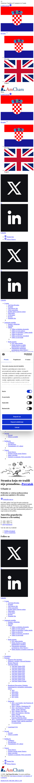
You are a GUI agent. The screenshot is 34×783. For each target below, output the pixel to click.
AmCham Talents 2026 (18, 666)
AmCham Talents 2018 (18, 679)
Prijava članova (10, 239)
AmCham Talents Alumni (19, 681)
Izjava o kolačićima (9, 532)
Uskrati (17, 427)
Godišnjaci (11, 442)
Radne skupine (12, 341)
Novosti (6, 433)
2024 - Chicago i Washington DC (21, 706)
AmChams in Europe (16, 776)
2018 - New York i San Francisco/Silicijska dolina (19, 717)
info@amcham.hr (7, 524)
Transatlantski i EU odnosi (15, 446)
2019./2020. (15, 693)
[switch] (29, 397)
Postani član (9, 237)
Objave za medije (13, 437)
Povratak (27, 484)
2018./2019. (15, 695)
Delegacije (11, 701)
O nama (6, 303)
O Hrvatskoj (11, 315)
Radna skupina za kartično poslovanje (22, 351)
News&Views (12, 444)
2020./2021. (15, 692)
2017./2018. (15, 697)
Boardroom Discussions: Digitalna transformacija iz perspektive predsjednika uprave (20, 687)
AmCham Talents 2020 (18, 676)
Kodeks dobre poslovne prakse (17, 311)
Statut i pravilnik (12, 455)
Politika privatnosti (9, 531)
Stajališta (10, 326)
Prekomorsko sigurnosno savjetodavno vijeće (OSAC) (20, 349)
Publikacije (7, 441)
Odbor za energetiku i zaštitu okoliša (22, 332)
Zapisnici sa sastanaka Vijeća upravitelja (19, 457)
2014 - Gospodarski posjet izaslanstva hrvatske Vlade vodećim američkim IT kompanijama (22, 721)
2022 (13, 690)
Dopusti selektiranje (17, 422)
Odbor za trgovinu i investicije (20, 336)
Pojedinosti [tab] (17, 359)
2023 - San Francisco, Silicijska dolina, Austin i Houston (21, 708)
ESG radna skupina (17, 343)
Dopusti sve (17, 416)
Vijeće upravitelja (13, 310)
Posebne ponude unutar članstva (17, 453)
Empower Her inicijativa (15, 659)
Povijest (10, 316)
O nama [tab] (27, 359)
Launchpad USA (13, 727)
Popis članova (12, 452)
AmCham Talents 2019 (18, 678)
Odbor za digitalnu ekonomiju (20, 329)
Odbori (10, 327)
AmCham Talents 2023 (18, 671)
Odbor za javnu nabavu (18, 331)
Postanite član (12, 318)
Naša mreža (11, 313)
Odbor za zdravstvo (17, 334)
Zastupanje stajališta (10, 322)
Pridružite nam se (7, 499)
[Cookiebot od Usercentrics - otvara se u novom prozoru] (24, 354)
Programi (7, 658)
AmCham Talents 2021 (18, 674)
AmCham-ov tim (13, 308)
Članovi (6, 450)
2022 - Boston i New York (19, 711)
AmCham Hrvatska (13, 305)
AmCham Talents (13, 664)
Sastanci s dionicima (14, 324)
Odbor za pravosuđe (17, 337)
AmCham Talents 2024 (18, 669)
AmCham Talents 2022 (18, 673)
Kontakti (10, 306)
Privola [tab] (6, 359)
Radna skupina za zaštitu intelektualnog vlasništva (19, 345)
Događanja (7, 656)
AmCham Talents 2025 (18, 668)
